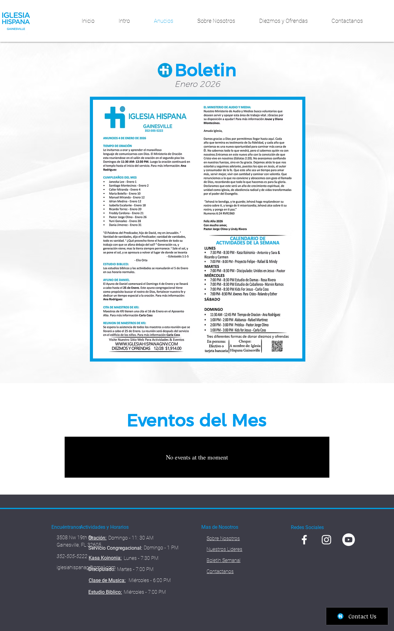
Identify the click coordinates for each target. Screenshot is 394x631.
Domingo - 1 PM (161, 548)
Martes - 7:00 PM (135, 569)
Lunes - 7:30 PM (141, 558)
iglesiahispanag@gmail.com (86, 567)
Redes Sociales (307, 527)
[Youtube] (348, 539)
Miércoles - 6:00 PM (150, 580)
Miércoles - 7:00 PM (145, 592)
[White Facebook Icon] (304, 539)
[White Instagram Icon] (326, 539)
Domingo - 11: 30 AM (131, 538)
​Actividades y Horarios (104, 527)
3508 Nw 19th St (75, 537)
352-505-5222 (72, 556)
